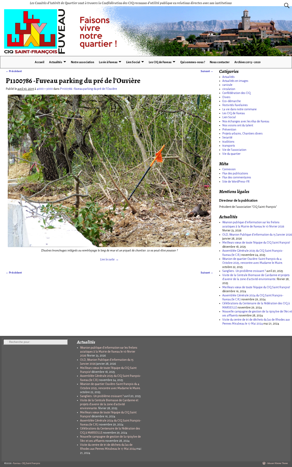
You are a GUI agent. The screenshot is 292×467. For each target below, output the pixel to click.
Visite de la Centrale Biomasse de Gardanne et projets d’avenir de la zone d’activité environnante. (109, 404)
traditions (228, 141)
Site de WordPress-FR (235, 181)
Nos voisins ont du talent (237, 125)
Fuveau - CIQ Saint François (26, 463)
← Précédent (14, 71)
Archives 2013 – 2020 (247, 62)
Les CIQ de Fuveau (160, 62)
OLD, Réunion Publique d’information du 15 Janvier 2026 (257, 234)
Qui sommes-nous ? (192, 62)
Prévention (229, 129)
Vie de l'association (234, 149)
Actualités (55, 62)
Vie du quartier (231, 153)
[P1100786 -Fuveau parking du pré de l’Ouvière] (109, 171)
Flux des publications (235, 173)
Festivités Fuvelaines (235, 105)
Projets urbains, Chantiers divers (242, 133)
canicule (227, 84)
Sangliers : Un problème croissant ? (244, 271)
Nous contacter (220, 62)
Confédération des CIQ (236, 93)
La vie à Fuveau (108, 62)
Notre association (82, 62)
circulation (228, 89)
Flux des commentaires (236, 177)
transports (228, 145)
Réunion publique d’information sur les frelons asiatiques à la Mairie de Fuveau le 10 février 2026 (108, 351)
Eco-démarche (231, 101)
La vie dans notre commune (239, 109)
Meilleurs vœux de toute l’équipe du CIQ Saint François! (256, 242)
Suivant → (207, 71)
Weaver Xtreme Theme (277, 463)
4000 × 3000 (45, 88)
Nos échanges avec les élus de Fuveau (245, 121)
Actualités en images (235, 80)
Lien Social (133, 62)
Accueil (39, 62)
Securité (227, 137)
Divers (226, 97)
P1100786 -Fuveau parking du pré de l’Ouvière (88, 88)
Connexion (229, 169)
